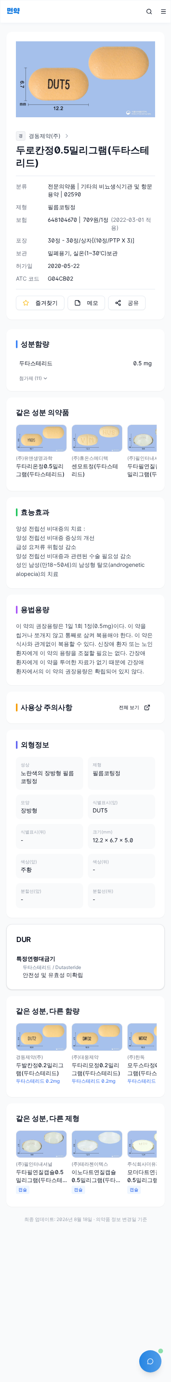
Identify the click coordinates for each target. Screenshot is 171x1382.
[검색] (149, 11)
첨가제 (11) (30, 378)
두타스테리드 (35, 363)
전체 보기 (129, 707)
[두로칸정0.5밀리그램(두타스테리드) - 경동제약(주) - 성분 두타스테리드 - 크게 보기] (85, 79)
